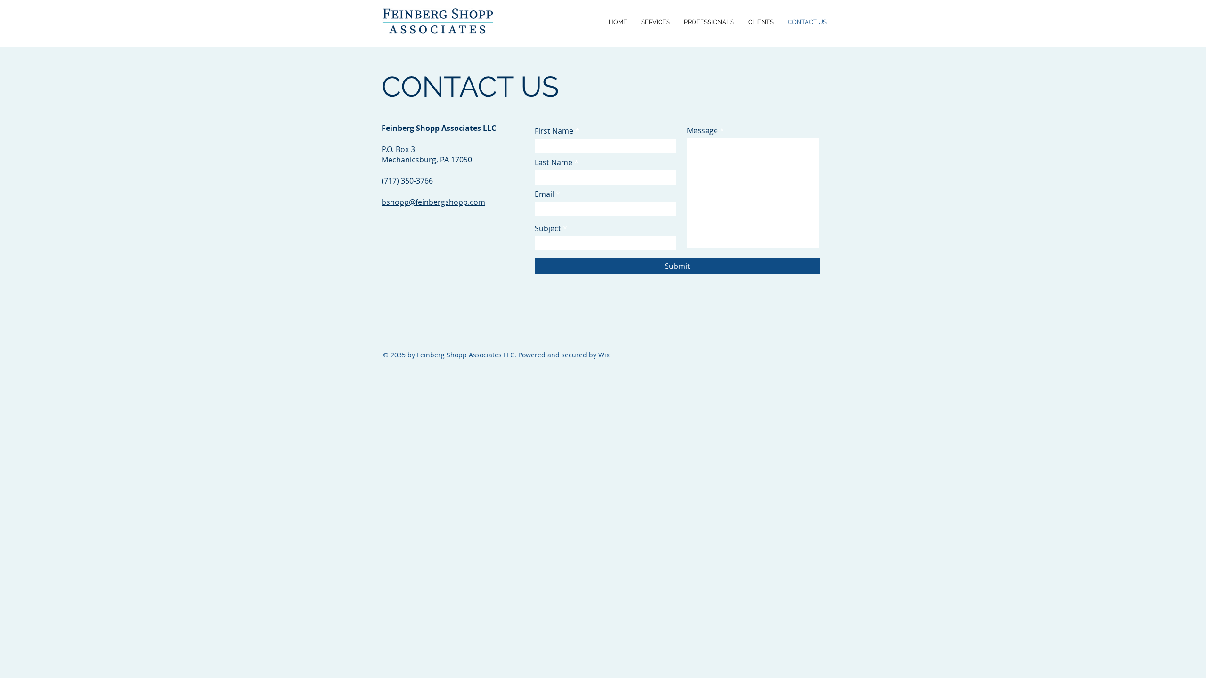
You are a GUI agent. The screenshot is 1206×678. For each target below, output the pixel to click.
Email (544, 194)
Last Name (553, 162)
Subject (548, 228)
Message (702, 130)
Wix (604, 354)
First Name (554, 131)
